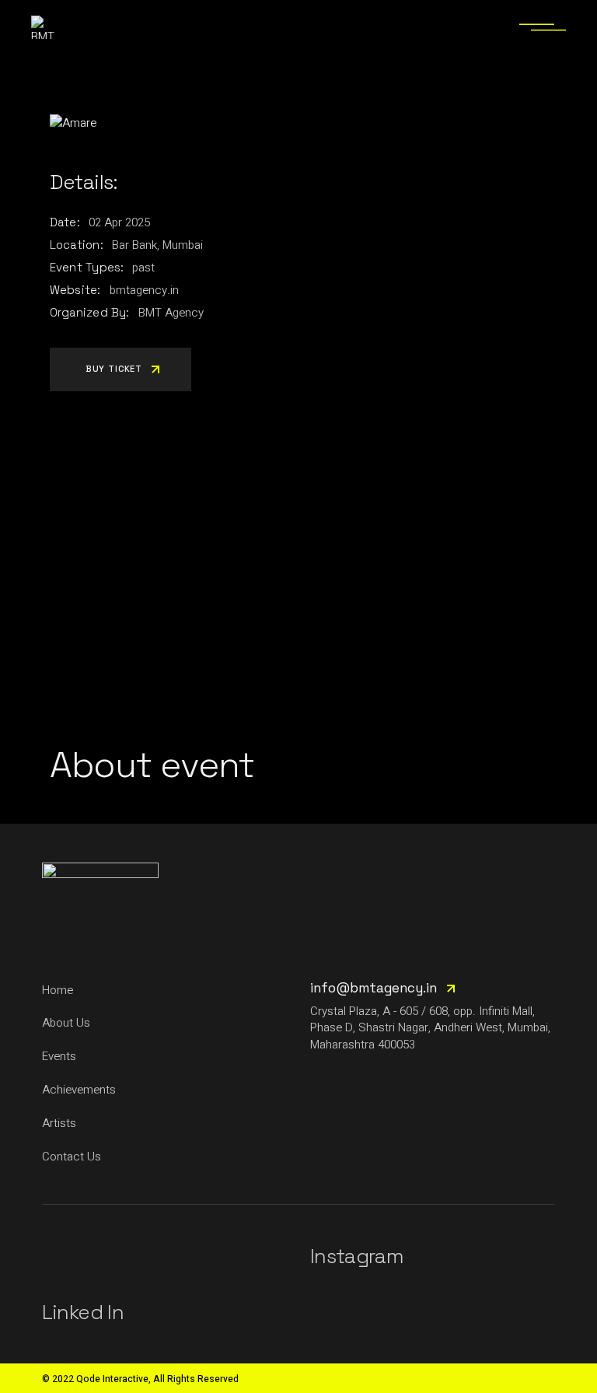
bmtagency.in (144, 290)
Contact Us (71, 1156)
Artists (59, 1123)
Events (59, 1056)
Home (57, 990)
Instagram (356, 1256)
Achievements (79, 1089)
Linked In (83, 1312)
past (143, 267)
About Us (66, 1022)
